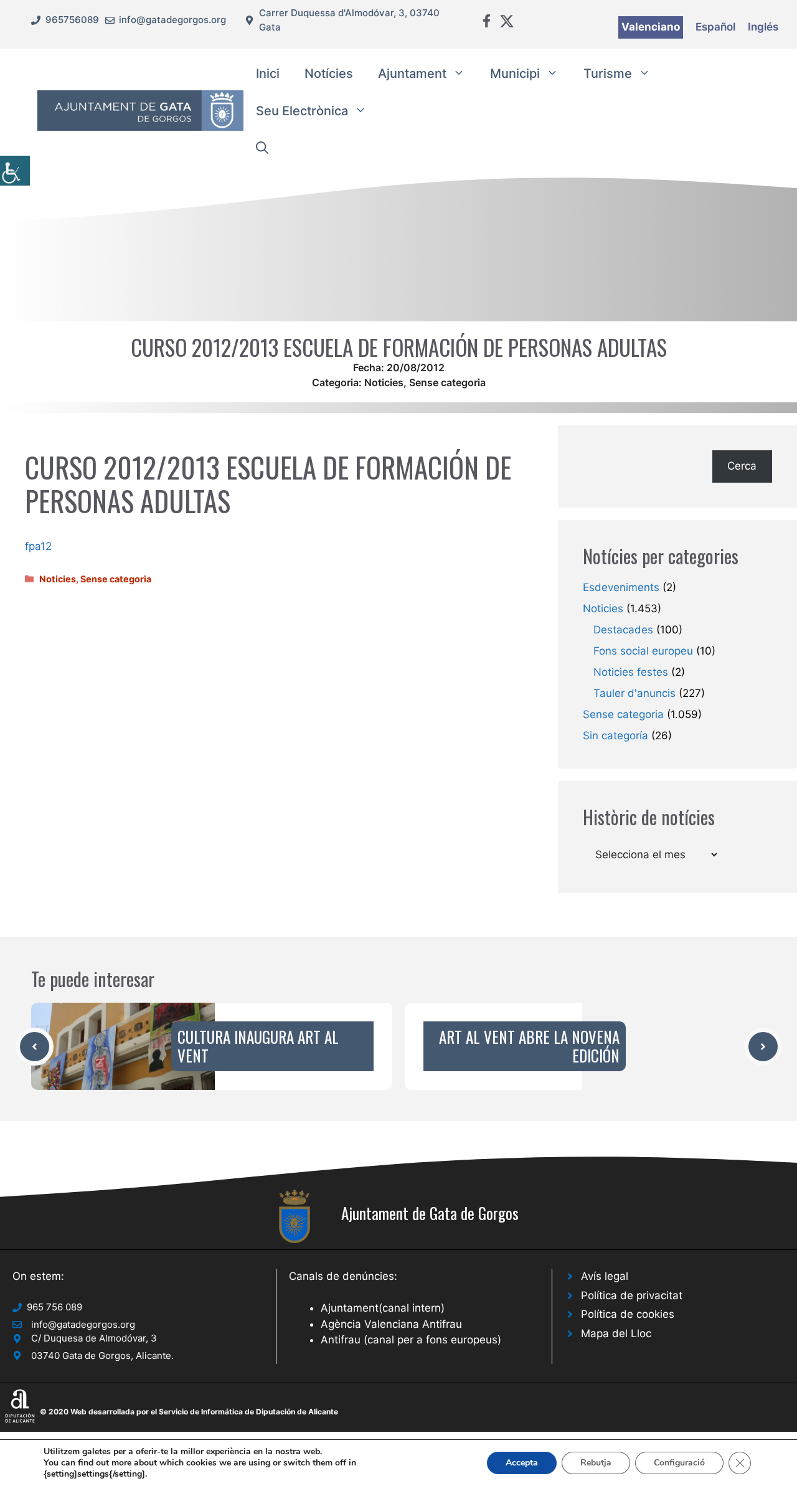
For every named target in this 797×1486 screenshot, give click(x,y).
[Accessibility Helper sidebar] (15, 171)
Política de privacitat (631, 1295)
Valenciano (650, 27)
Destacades (623, 629)
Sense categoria (447, 382)
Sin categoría (615, 735)
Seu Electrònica (302, 110)
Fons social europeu (643, 651)
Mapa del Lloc (616, 1333)
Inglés (763, 27)
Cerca (742, 466)
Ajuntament (412, 73)
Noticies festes (630, 672)
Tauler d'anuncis (634, 693)
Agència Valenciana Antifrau (391, 1324)
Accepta (522, 1463)
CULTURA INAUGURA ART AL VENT (258, 1046)
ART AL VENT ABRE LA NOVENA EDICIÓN (529, 1046)
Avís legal (604, 1276)
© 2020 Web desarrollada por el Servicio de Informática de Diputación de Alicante (189, 1411)
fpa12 (38, 546)
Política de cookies (627, 1314)
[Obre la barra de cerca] (262, 148)
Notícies (328, 73)
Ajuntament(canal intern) (383, 1308)
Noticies (383, 382)
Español (715, 27)
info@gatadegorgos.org (172, 20)
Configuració (679, 1463)
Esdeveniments (621, 587)
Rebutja (595, 1463)
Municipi (515, 73)
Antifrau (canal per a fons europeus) (411, 1339)
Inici (268, 73)
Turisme (607, 73)
